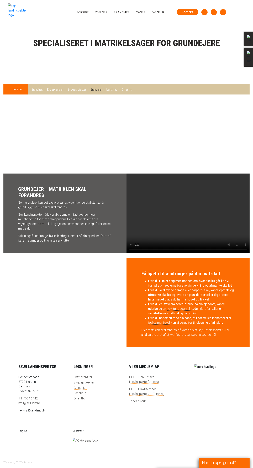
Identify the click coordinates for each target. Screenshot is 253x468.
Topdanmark (137, 401)
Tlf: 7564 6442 (28, 398)
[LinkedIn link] (204, 12)
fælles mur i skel (159, 322)
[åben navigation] (238, 8)
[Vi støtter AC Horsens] (85, 440)
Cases (140, 12)
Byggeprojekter (77, 89)
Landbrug (111, 89)
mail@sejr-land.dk (29, 403)
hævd (41, 224)
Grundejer (96, 89)
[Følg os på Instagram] (31, 445)
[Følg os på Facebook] (40, 445)
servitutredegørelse (180, 308)
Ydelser (101, 12)
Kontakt (187, 12)
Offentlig (127, 89)
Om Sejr (158, 12)
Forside (83, 12)
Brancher (122, 12)
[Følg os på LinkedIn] (22, 445)
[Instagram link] (214, 12)
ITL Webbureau (24, 462)
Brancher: (37, 89)
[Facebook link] (223, 12)
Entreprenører (55, 89)
